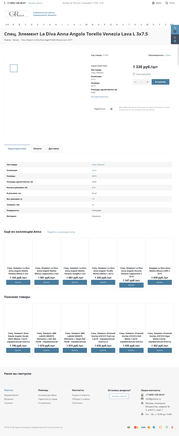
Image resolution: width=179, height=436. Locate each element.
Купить (18, 282)
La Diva (167, 55)
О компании (44, 402)
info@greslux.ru (153, 398)
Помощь (43, 390)
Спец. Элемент (98, 164)
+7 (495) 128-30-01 (155, 394)
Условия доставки (47, 395)
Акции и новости (81, 395)
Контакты (78, 390)
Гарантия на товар (47, 399)
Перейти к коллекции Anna (61, 232)
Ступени (8, 402)
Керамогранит (11, 395)
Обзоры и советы (81, 399)
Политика (77, 402)
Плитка (8, 390)
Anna (93, 79)
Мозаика (8, 399)
